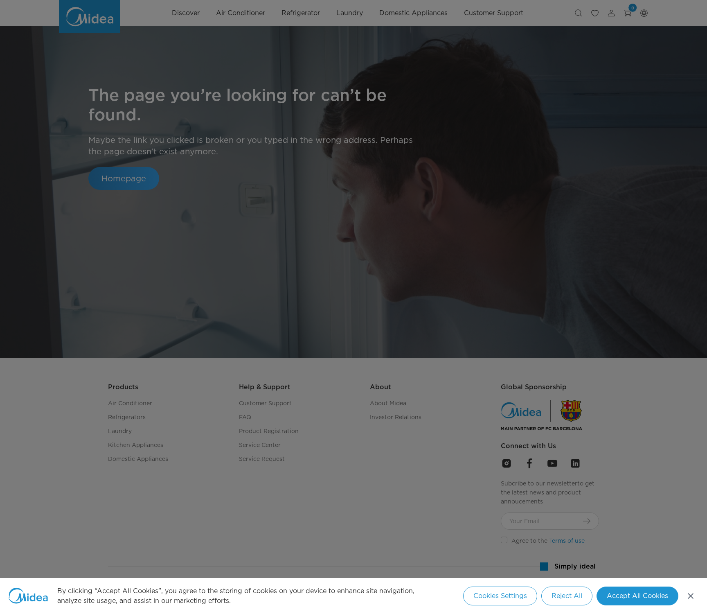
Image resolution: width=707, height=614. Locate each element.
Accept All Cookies (637, 596)
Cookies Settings (500, 596)
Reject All (567, 596)
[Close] (690, 596)
